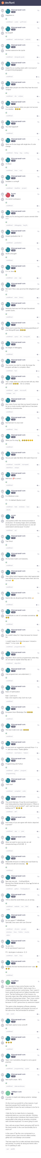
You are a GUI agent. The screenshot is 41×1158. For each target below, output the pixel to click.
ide (15, 96)
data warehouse (19, 1086)
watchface (9, 467)
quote (27, 1068)
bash (16, 955)
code (24, 791)
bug (21, 153)
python (16, 770)
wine (15, 297)
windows (22, 507)
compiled (17, 791)
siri (14, 393)
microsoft (23, 390)
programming (10, 773)
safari (8, 935)
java (15, 278)
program (23, 770)
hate (15, 507)
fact (15, 371)
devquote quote (19, 57)
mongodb (27, 336)
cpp (20, 278)
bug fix (25, 225)
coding (26, 153)
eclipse (20, 96)
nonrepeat (25, 464)
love (28, 507)
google (23, 929)
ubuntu (8, 510)
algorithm (17, 663)
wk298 (13, 1149)
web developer (19, 39)
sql (15, 530)
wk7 (15, 811)
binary (21, 297)
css (22, 906)
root (20, 170)
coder (16, 22)
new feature (18, 753)
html (26, 906)
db (21, 336)
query (16, 336)
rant (7, 1014)
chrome (16, 929)
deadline (17, 188)
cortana (8, 393)
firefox (21, 932)
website (28, 39)
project (24, 188)
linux (15, 170)
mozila (27, 932)
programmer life (19, 647)
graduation (17, 243)
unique (17, 467)
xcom (12, 1014)
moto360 (17, 464)
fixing (16, 153)
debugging (17, 225)
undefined (9, 22)
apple (16, 390)
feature (26, 753)
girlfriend (23, 22)
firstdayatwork (25, 889)
